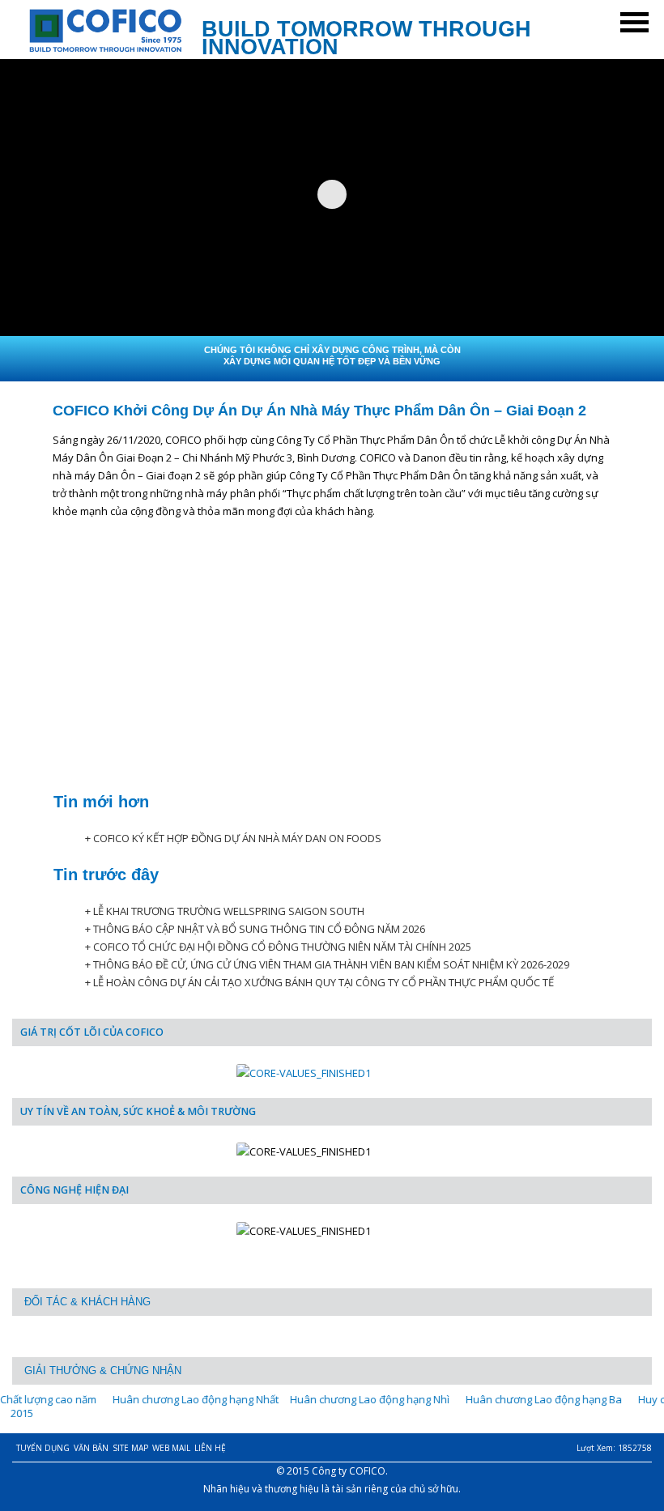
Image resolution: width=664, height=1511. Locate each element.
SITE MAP (130, 1448)
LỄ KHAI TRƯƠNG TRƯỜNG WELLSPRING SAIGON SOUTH (228, 911)
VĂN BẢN (91, 1448)
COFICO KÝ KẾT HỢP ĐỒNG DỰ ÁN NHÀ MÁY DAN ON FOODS (237, 838)
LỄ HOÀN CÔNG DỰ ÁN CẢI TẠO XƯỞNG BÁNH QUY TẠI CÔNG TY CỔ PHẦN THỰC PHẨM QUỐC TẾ (323, 982)
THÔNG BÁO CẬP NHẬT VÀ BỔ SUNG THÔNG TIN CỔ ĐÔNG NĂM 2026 (259, 928)
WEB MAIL (171, 1448)
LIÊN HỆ (210, 1448)
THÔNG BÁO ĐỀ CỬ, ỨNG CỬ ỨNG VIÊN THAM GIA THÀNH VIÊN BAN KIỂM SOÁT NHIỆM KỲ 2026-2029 (331, 964)
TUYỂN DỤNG (43, 1448)
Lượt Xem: (614, 1448)
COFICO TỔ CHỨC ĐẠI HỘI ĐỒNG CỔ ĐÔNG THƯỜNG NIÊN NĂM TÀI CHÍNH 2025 (282, 946)
